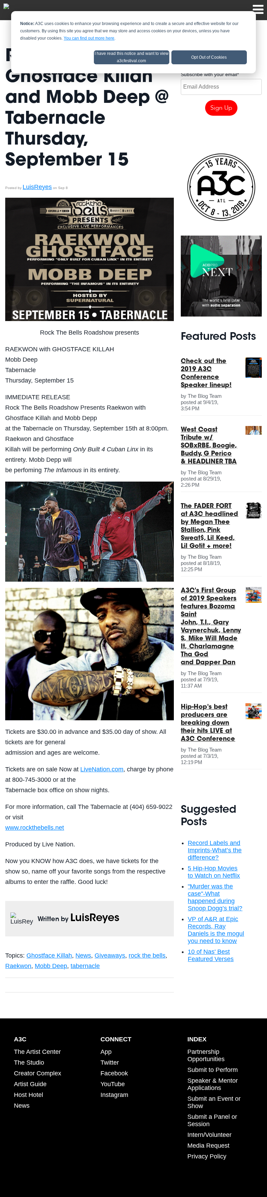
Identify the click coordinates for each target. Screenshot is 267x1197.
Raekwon (18, 965)
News (83, 955)
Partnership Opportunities (206, 1055)
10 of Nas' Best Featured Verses (211, 955)
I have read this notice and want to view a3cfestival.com (132, 57)
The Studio (29, 1062)
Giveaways (110, 955)
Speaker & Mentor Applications (212, 1084)
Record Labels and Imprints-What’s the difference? (215, 850)
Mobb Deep (51, 965)
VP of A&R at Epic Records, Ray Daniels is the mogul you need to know (216, 930)
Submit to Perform (212, 1069)
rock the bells (147, 955)
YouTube (112, 1084)
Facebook (114, 1073)
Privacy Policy (206, 1156)
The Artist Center (37, 1051)
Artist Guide (30, 1084)
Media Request (208, 1145)
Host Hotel (28, 1094)
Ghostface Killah (49, 955)
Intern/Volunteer (209, 1134)
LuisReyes (37, 186)
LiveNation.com (101, 769)
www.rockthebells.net (34, 827)
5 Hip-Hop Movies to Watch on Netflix (214, 872)
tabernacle (85, 965)
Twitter (109, 1062)
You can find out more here (89, 38)
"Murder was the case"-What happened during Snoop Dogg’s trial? (215, 897)
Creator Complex (37, 1073)
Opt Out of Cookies (209, 57)
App (106, 1051)
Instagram (114, 1094)
